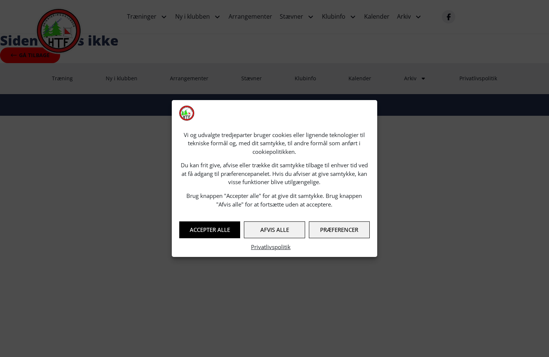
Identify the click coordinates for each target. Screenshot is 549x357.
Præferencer (339, 229)
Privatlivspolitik (271, 247)
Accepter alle (210, 229)
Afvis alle (274, 229)
